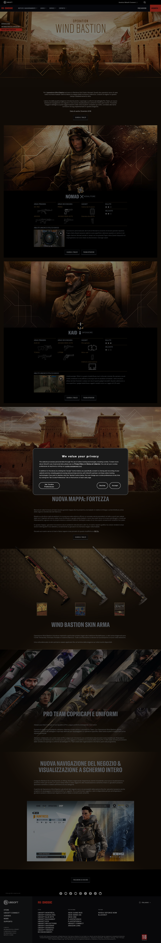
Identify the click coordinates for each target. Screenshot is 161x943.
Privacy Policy (79, 464)
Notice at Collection (93, 464)
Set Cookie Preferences (49, 485)
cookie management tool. (73, 466)
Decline (102, 485)
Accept (115, 485)
